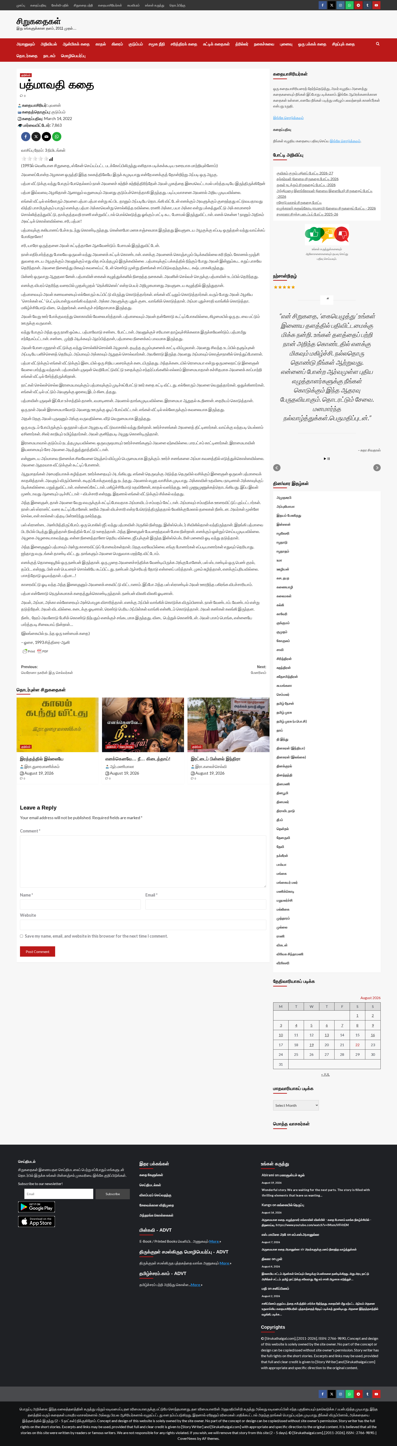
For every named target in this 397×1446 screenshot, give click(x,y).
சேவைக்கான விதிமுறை (156, 1205)
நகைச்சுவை (264, 44)
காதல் (101, 44)
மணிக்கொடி (285, 891)
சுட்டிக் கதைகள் (216, 44)
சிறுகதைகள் (39, 21)
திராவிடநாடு (286, 811)
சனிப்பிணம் (280, 1288)
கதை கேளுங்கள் (151, 1175)
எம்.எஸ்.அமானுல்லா (305, 1234)
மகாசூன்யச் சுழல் (292, 1175)
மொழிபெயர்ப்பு (73, 55)
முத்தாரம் (283, 918)
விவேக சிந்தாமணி (290, 954)
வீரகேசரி (283, 963)
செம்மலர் (283, 694)
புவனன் (54, 105)
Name (26, 894)
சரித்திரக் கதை (184, 44)
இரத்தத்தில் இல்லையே (41, 758)
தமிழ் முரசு (284, 712)
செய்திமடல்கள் (150, 1185)
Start (325, 458)
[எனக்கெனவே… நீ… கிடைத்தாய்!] (143, 725)
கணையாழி (285, 587)
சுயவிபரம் (133, 5)
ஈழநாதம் (283, 551)
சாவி (280, 649)
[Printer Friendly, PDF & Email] (35, 651)
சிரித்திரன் (284, 658)
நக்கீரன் (282, 855)
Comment (30, 830)
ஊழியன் (283, 569)
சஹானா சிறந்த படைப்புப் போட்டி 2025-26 (307, 214)
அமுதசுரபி (284, 497)
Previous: (47, 670)
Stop (329, 458)
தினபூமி (282, 793)
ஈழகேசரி (283, 533)
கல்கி (280, 605)
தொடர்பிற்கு (177, 5)
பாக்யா (281, 864)
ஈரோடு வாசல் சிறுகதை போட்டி (299, 202)
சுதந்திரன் (284, 667)
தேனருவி (283, 837)
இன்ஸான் (284, 524)
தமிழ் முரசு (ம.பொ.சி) (292, 721)
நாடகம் (49, 55)
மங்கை (282, 873)
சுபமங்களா (284, 685)
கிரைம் (117, 44)
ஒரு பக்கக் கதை (312, 44)
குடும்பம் (136, 44)
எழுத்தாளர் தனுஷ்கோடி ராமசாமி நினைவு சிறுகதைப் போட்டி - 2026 (326, 208)
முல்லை (282, 927)
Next (377, 467)
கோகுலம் (283, 641)
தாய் (280, 730)
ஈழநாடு (282, 542)
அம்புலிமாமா (286, 506)
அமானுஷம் (26, 44)
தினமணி (283, 784)
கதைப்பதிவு (38, 5)
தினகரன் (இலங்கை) (291, 757)
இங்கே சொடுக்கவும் (288, 117)
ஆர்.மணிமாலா (122, 766)
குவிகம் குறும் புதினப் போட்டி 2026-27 (305, 173)
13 (327, 1035)
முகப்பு (21, 5)
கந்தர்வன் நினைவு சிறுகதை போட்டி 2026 (308, 179)
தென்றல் (283, 829)
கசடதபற (283, 578)
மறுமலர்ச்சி (285, 900)
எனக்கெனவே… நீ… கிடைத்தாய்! (137, 758)
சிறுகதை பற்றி (83, 5)
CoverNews (187, 1438)
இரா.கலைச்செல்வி (211, 766)
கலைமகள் (284, 596)
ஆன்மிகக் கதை (76, 44)
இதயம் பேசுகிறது (289, 515)
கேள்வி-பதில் (59, 5)
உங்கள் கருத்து (154, 5)
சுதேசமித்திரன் (287, 676)
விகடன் (282, 945)
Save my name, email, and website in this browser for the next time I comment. (96, 936)
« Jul (325, 1074)
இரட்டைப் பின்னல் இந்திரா (216, 758)
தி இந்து (282, 739)
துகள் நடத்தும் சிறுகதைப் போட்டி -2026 (306, 184)
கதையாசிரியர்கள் (110, 5)
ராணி (281, 936)
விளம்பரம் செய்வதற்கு (155, 1195)
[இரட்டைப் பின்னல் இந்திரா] (228, 725)
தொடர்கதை (27, 55)
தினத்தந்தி (284, 775)
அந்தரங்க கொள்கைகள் (156, 1215)
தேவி (280, 846)
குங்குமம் (283, 623)
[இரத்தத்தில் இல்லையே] (58, 725)
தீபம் (280, 820)
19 (311, 1044)
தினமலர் (283, 802)
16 (373, 1035)
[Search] (378, 44)
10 (281, 1035)
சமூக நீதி (157, 44)
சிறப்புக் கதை (343, 44)
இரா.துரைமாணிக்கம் (42, 766)
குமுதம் (282, 632)
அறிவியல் (49, 44)
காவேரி (282, 614)
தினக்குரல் (284, 766)
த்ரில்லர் (241, 44)
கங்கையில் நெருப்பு (290, 1205)
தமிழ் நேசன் (285, 703)
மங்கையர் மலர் (287, 882)
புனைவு (286, 44)
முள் (279, 1259)
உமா (279, 560)
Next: (258, 670)
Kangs (267, 1205)
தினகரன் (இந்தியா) (291, 748)
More (214, 1241)
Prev (277, 467)
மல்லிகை (283, 909)
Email (151, 894)
